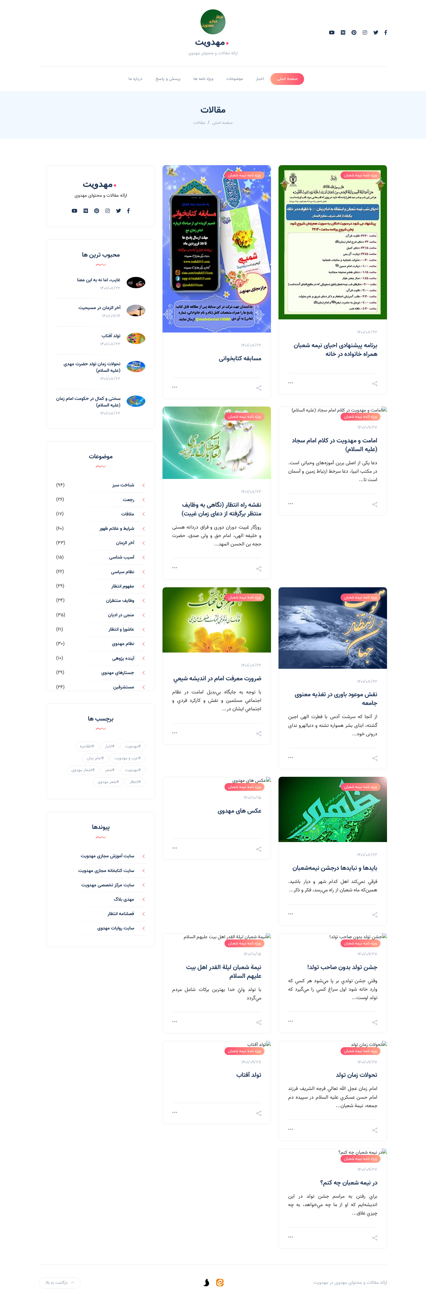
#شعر (109, 770)
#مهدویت (133, 746)
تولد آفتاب (248, 1075)
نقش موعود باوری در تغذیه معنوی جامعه (336, 699)
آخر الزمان (125, 543)
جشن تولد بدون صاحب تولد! (342, 968)
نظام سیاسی (122, 572)
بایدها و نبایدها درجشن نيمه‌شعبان (335, 868)
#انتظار (135, 782)
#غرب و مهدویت (127, 758)
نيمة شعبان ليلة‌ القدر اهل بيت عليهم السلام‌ (223, 972)
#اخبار (109, 746)
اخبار (260, 78)
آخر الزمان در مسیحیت (99, 308)
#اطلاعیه (87, 746)
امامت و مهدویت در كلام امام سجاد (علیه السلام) (334, 445)
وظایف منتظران (120, 600)
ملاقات (127, 514)
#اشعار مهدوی (82, 770)
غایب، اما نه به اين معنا (98, 280)
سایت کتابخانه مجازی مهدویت (106, 871)
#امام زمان (95, 758)
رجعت (128, 500)
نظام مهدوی (123, 644)
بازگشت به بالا (57, 1282)
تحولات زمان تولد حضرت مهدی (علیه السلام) (92, 367)
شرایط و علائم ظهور (116, 528)
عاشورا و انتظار (121, 629)
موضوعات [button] (234, 78)
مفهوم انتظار (122, 586)
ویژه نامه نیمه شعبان (360, 175)
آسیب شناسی (121, 557)
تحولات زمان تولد (356, 1075)
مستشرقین (123, 687)
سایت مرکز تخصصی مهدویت (107, 885)
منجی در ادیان (121, 615)
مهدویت (212, 41)
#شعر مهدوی (108, 782)
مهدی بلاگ (124, 899)
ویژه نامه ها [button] (203, 78)
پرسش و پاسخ (168, 78)
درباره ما (135, 78)
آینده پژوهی (123, 658)
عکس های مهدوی (239, 811)
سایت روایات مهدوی (115, 928)
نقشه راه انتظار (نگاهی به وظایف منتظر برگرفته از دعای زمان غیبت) (221, 509)
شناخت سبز (123, 485)
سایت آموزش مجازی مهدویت (107, 856)
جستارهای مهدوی (117, 673)
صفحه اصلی (287, 78)
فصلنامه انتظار (121, 914)
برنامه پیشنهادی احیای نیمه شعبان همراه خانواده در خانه (335, 350)
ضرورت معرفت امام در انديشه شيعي (217, 679)
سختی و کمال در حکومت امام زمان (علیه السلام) (88, 402)
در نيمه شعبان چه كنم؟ (348, 1183)
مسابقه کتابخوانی (240, 359)
